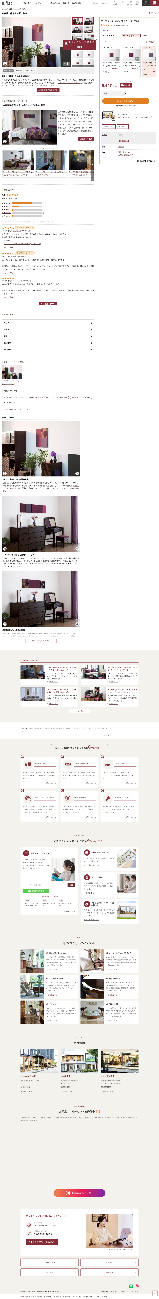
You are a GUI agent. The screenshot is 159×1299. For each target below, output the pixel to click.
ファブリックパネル (12, 398)
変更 (120, 135)
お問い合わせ (134, 1291)
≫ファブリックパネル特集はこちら (40, 85)
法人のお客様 (76, 3)
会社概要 (49, 1272)
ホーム (4, 9)
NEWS (22, 1296)
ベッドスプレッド (58, 558)
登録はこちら (91, 893)
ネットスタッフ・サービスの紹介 (122, 1249)
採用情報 (109, 1272)
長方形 (75, 398)
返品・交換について (125, 152)
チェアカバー (44, 558)
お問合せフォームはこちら (44, 1242)
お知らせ (109, 1262)
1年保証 (121, 147)
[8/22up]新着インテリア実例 (52, 1296)
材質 (5, 336)
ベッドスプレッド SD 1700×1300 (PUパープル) (22, 244)
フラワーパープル (34, 398)
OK (79, 47)
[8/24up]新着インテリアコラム (72, 1296)
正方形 (87, 398)
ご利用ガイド (49, 1262)
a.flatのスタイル (55, 3)
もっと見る (80, 711)
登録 (71, 885)
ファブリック (10, 402)
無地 (48, 398)
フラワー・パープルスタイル (69, 83)
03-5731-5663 (43, 1234)
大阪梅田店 (107, 1076)
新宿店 (14, 256)
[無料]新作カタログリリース (33, 1296)
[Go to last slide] (5, 42)
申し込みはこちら (92, 865)
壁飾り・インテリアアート (18, 9)
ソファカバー (32, 558)
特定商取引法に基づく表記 (109, 1291)
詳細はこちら (51, 783)
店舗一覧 (66, 3)
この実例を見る (86, 139)
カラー (6, 330)
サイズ (6, 323)
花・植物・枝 (62, 398)
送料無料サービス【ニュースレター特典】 (96, 1296)
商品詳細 (7, 350)
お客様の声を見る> (122, 25)
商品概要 (7, 343)
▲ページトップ (105, 735)
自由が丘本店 (17, 231)
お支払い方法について (125, 155)
